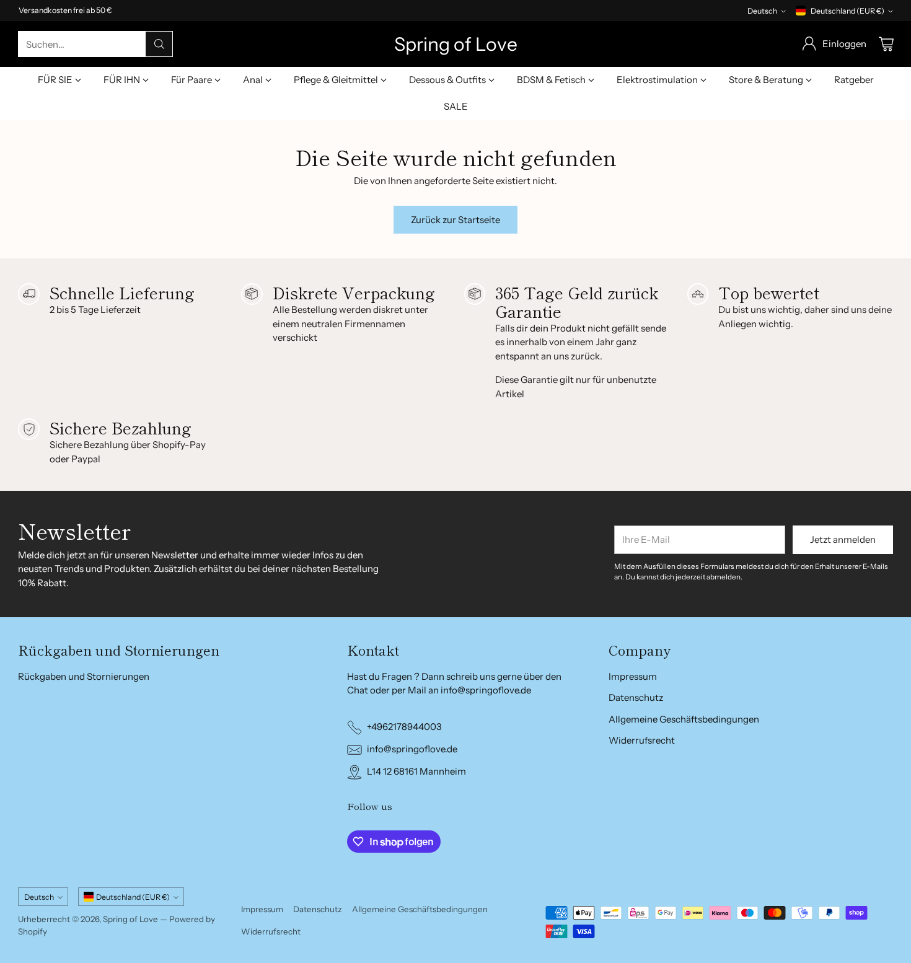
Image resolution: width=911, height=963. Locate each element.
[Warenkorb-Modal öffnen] (886, 44)
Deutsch (762, 10)
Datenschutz (636, 697)
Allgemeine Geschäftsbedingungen (684, 719)
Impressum (633, 676)
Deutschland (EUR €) (847, 10)
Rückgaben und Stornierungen (83, 676)
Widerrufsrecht (642, 740)
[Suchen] (159, 44)
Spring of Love (130, 919)
